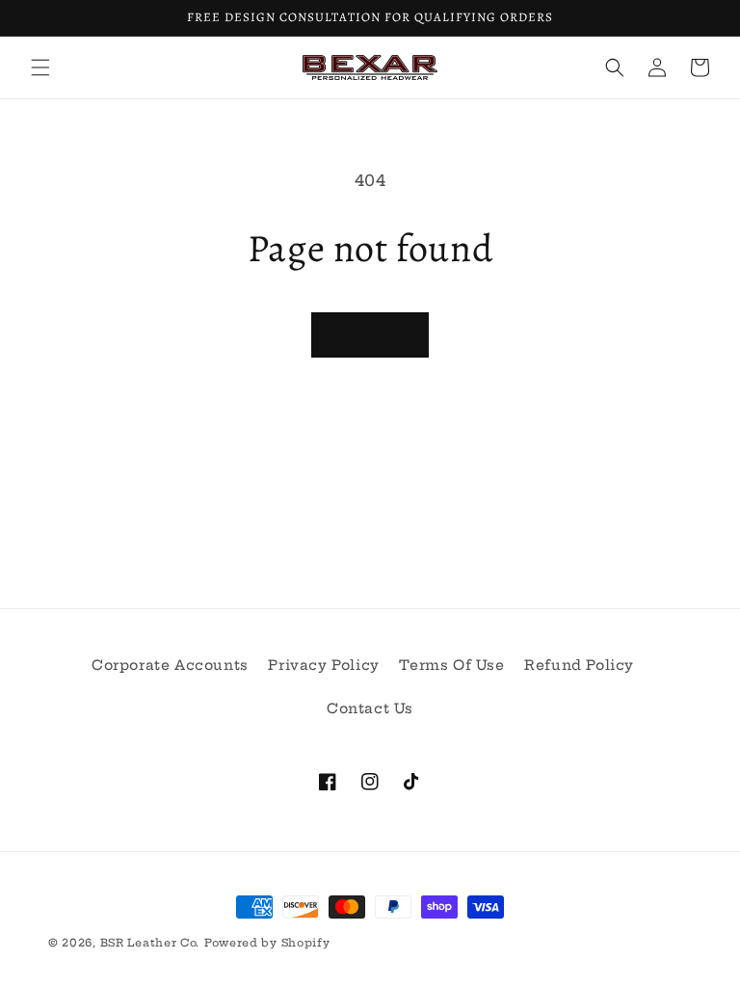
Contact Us (370, 708)
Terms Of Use (451, 665)
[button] (40, 67)
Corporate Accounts (170, 665)
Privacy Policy (323, 665)
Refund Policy (579, 665)
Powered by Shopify (267, 942)
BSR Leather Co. (150, 942)
